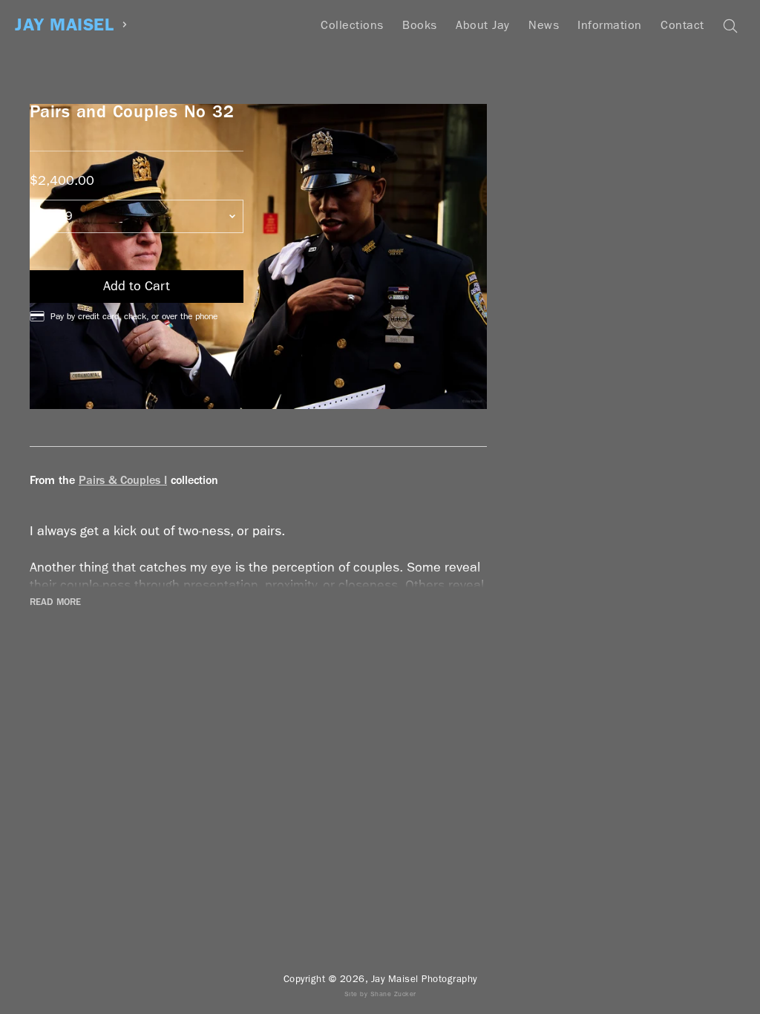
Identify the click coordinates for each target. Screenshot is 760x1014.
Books (419, 25)
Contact (682, 25)
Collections (352, 25)
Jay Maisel (64, 25)
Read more (55, 602)
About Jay (483, 25)
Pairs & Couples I (123, 480)
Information (609, 25)
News (543, 25)
